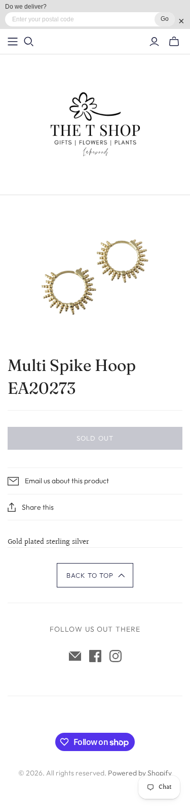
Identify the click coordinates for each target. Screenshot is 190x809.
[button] (95, 575)
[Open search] (29, 42)
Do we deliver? (26, 6)
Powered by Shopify (140, 772)
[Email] (75, 656)
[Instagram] (115, 656)
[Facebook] (95, 656)
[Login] (154, 41)
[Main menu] (13, 42)
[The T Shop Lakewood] (95, 122)
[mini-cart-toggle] (174, 41)
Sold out (95, 438)
